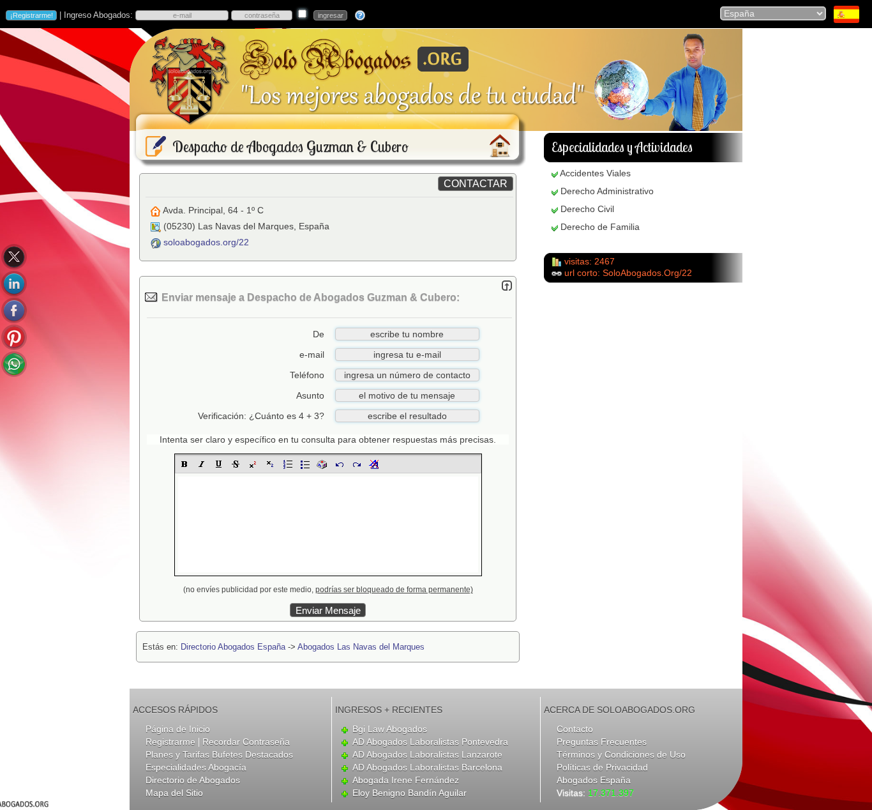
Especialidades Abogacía (196, 767)
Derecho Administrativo (607, 191)
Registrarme (170, 742)
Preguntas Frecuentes (602, 742)
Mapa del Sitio (174, 793)
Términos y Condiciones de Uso (621, 754)
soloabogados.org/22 (206, 242)
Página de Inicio (178, 729)
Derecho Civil (587, 209)
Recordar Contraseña (246, 742)
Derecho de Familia (600, 227)
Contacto (575, 729)
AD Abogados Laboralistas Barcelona (427, 767)
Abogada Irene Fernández (405, 780)
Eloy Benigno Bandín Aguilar (409, 793)
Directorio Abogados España (233, 647)
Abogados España (594, 780)
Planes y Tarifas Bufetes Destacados (219, 754)
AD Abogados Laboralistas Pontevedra (430, 742)
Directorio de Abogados (193, 780)
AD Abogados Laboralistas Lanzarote (427, 754)
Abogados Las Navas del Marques (361, 647)
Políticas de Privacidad (602, 767)
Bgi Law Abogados (389, 729)
